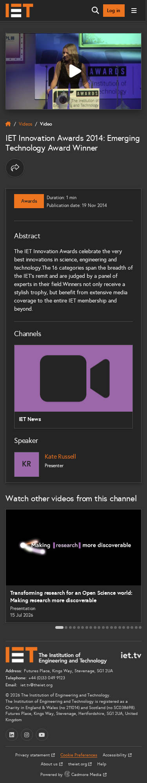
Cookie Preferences (78, 755)
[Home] (19, 11)
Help (101, 764)
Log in (113, 10)
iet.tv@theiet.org (36, 685)
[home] (8, 124)
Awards (29, 201)
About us (50, 764)
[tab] (59, 627)
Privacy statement (33, 755)
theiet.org (78, 764)
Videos (25, 124)
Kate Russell (60, 456)
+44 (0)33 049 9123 (47, 677)
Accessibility (115, 755)
